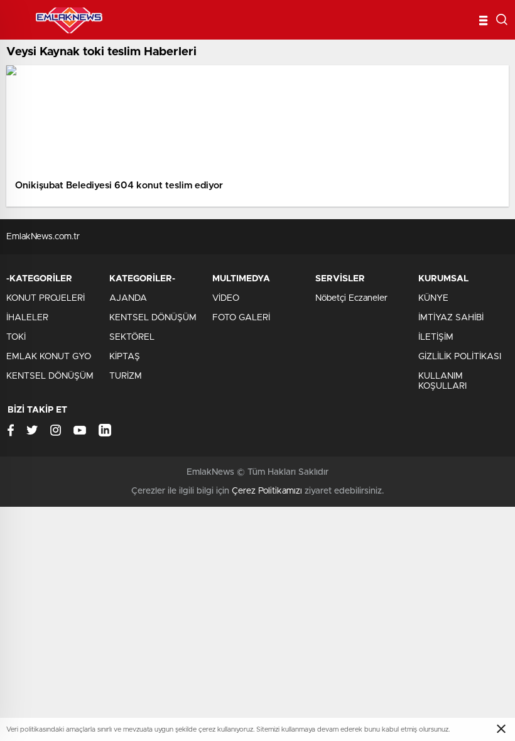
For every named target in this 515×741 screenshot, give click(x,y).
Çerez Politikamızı (267, 491)
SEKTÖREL (131, 337)
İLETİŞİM (435, 337)
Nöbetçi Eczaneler (351, 298)
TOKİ (16, 337)
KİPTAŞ (124, 356)
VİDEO (225, 298)
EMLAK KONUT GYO (48, 356)
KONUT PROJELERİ (45, 298)
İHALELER (27, 317)
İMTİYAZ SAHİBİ (451, 317)
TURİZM (125, 376)
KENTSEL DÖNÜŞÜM (50, 376)
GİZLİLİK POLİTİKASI (459, 356)
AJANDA (128, 298)
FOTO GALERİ (241, 317)
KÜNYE (433, 298)
